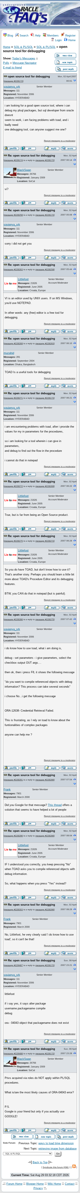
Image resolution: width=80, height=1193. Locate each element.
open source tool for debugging (29, 76)
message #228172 (13, 81)
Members (52, 35)
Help (37, 35)
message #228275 (13, 541)
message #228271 (13, 398)
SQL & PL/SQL (23, 47)
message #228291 (13, 780)
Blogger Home (35, 1183)
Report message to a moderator (59, 141)
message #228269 (13, 343)
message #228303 (13, 909)
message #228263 (13, 269)
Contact (69, 1183)
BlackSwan (24, 170)
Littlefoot (23, 279)
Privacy (38, 1188)
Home (71, 40)
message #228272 (13, 486)
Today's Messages (23, 58)
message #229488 (13, 1053)
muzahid (9, 353)
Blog (10, 35)
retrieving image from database (57, 1148)
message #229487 (13, 965)
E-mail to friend (12, 67)
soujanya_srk (12, 86)
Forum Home (14, 1183)
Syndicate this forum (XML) (56, 1167)
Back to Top (40, 1162)
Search (23, 35)
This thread (55, 805)
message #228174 (13, 160)
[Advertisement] (65, 14)
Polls (6, 62)
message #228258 (13, 215)
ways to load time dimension (56, 1143)
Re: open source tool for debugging (31, 155)
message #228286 (13, 619)
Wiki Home (54, 1183)
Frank (7, 789)
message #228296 (13, 836)
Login (58, 40)
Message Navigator (24, 62)
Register (70, 35)
